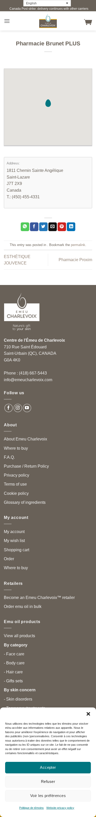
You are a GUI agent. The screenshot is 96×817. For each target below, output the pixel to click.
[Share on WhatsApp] (25, 226)
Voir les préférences (48, 795)
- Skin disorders (18, 699)
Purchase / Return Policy (26, 466)
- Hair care (13, 672)
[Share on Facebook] (34, 226)
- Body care (14, 663)
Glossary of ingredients (25, 502)
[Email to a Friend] (52, 226)
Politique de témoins (31, 807)
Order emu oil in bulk (22, 606)
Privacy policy (16, 475)
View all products (19, 636)
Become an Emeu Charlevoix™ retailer (39, 597)
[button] (88, 713)
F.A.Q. (9, 457)
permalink (78, 245)
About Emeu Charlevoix (25, 439)
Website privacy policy (60, 807)
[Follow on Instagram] (18, 408)
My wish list (14, 540)
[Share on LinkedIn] (71, 226)
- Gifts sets (13, 681)
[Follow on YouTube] (27, 408)
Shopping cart (16, 550)
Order (9, 559)
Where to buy (16, 448)
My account (14, 531)
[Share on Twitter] (43, 226)
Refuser (48, 781)
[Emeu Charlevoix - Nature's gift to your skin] (48, 21)
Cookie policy (16, 493)
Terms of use (15, 484)
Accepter (48, 767)
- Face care (14, 654)
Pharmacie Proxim (75, 260)
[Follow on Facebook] (8, 408)
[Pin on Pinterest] (62, 226)
